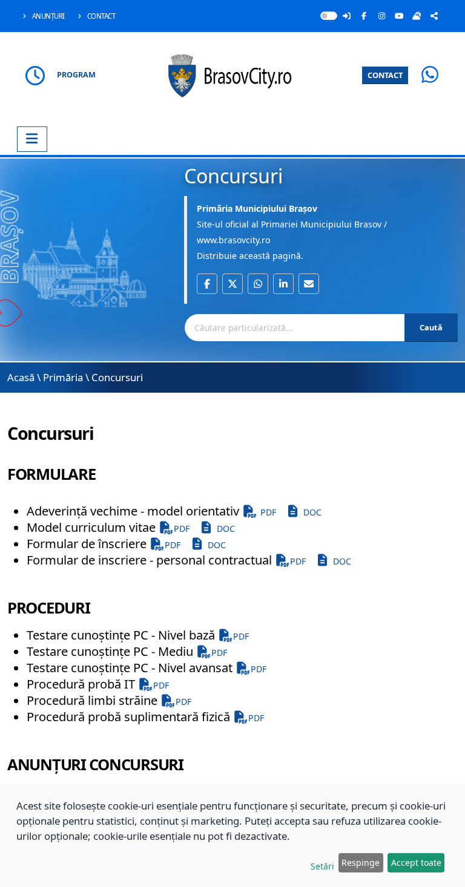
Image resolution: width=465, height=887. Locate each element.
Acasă (21, 377)
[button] (207, 283)
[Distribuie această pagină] (434, 15)
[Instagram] (381, 15)
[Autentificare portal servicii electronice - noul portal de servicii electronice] (346, 15)
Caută (431, 327)
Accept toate (416, 862)
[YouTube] (399, 15)
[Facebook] (363, 15)
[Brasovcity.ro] (233, 74)
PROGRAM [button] (76, 75)
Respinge (360, 862)
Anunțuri (47, 16)
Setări (322, 866)
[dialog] (232, 836)
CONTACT (385, 75)
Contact (100, 16)
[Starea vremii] (416, 15)
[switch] (328, 15)
